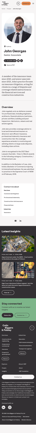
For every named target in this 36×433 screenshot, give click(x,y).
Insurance (7, 212)
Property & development (6, 353)
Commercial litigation (11, 194)
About (21, 368)
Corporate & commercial (6, 345)
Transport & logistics (25, 349)
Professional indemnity (12, 197)
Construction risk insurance (13, 201)
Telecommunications (25, 345)
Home (3, 8)
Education (22, 339)
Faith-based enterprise (26, 342)
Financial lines (8, 205)
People (9, 8)
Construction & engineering (6, 340)
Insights (4, 371)
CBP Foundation (23, 371)
